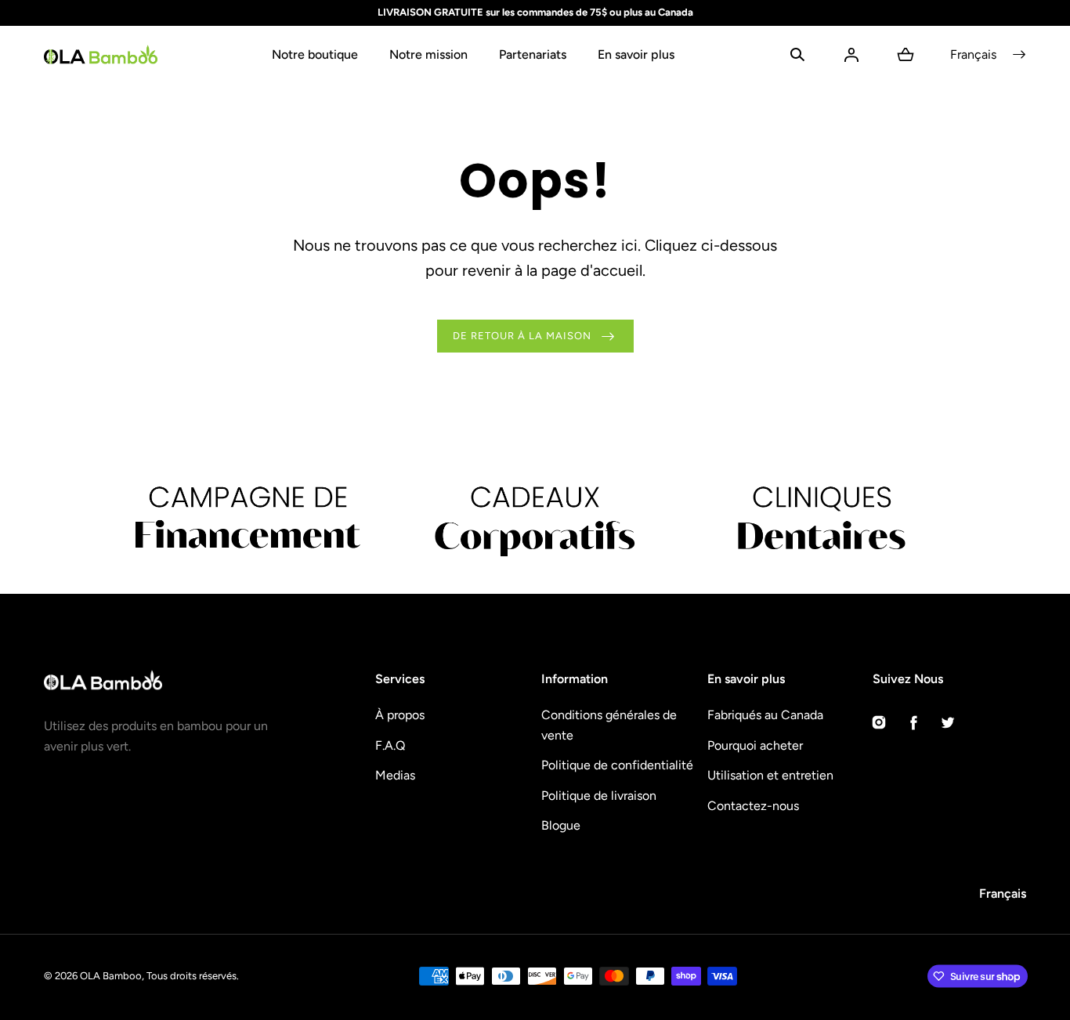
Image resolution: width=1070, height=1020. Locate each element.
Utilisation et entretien (770, 775)
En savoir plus (636, 54)
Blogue (560, 825)
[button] (797, 54)
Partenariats (532, 54)
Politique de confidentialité (617, 765)
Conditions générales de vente (609, 725)
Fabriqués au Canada (765, 714)
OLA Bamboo (111, 976)
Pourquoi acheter (755, 745)
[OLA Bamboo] (100, 55)
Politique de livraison (598, 795)
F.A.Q (390, 745)
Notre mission (428, 54)
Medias (395, 775)
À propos (400, 714)
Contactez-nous (753, 805)
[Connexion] (851, 54)
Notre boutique (315, 54)
